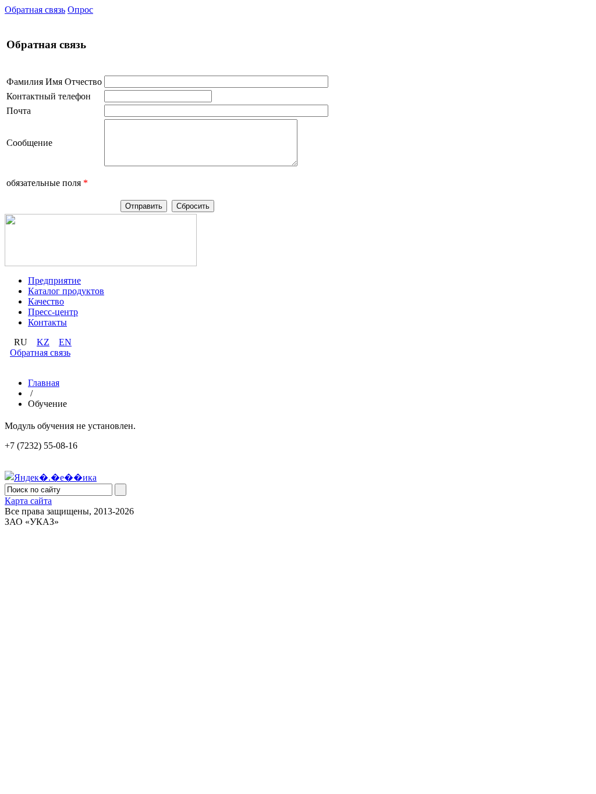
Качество (46, 301)
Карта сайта (28, 501)
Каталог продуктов (66, 291)
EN (65, 342)
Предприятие (54, 280)
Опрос (80, 10)
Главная (43, 383)
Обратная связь (35, 10)
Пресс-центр (53, 312)
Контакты (47, 322)
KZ (43, 342)
